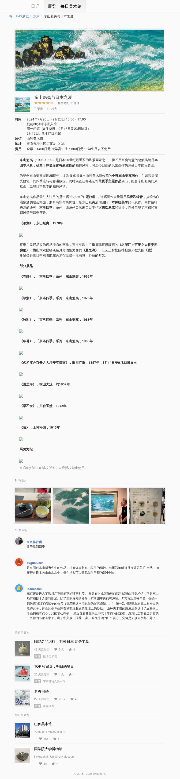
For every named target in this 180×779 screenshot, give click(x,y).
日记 (35, 6)
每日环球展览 (19, 16)
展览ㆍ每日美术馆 (65, 6)
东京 (36, 16)
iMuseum (99, 773)
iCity (16, 6)
